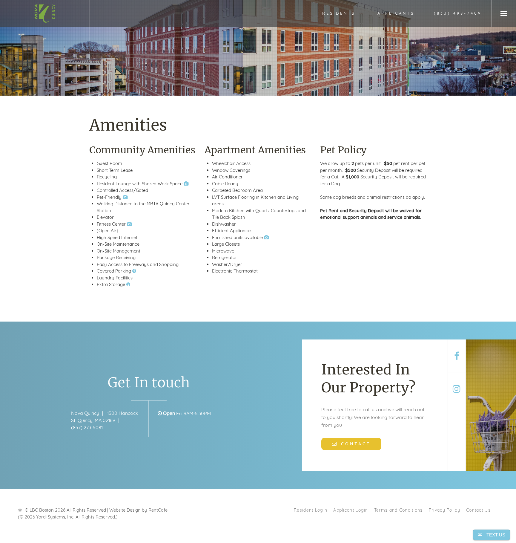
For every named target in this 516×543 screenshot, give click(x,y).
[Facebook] (457, 355)
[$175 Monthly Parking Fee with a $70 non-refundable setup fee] (134, 271)
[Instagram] (457, 388)
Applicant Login (350, 510)
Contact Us (478, 510)
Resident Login (310, 510)
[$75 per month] (128, 284)
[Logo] (45, 13)
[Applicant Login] (395, 13)
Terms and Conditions (398, 510)
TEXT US (495, 534)
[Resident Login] (338, 13)
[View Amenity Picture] (186, 183)
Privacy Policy (444, 510)
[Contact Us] (351, 443)
